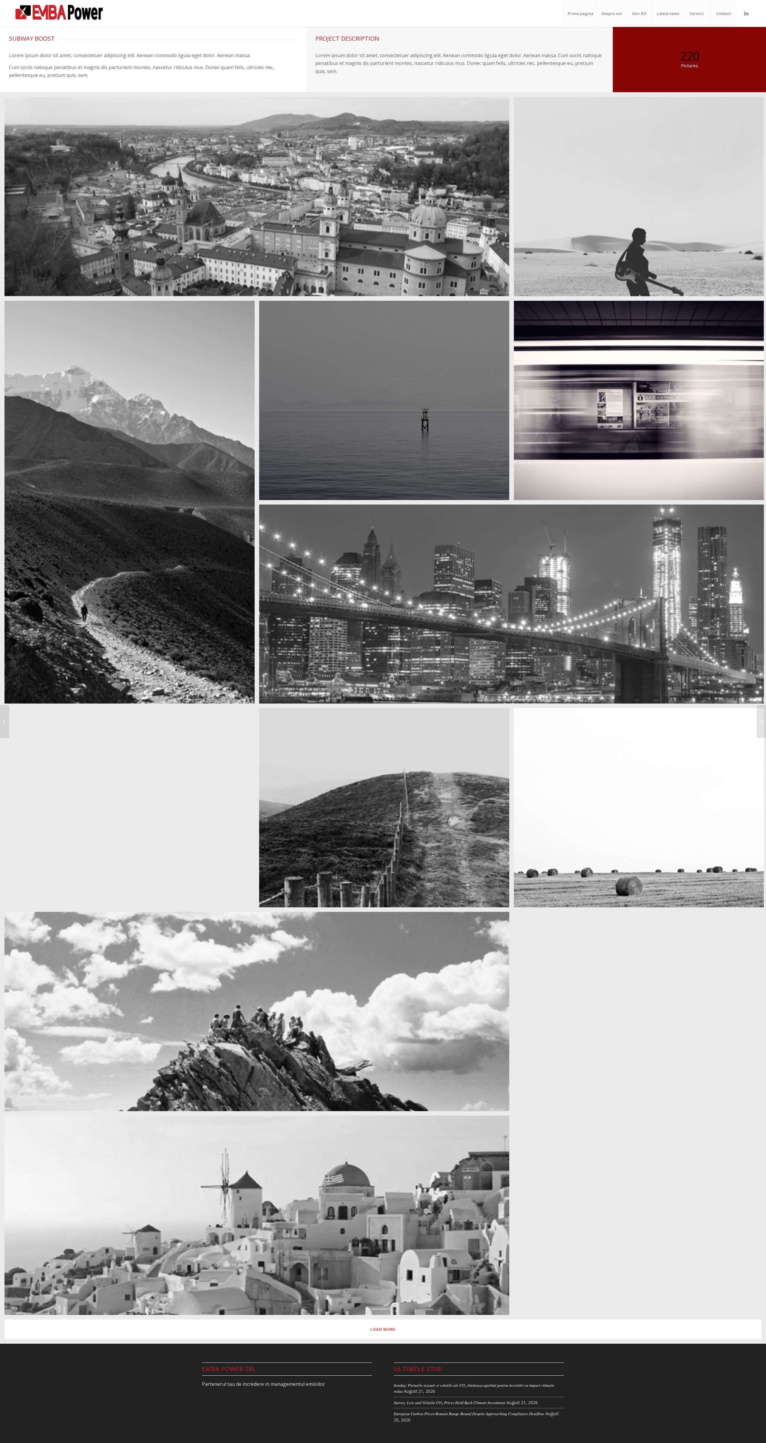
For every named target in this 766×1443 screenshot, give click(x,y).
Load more (383, 1329)
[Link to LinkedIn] (746, 13)
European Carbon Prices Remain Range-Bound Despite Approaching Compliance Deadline (469, 1413)
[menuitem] (580, 13)
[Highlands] (4, 721)
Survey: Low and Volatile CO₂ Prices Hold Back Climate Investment (449, 1402)
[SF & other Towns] (761, 721)
